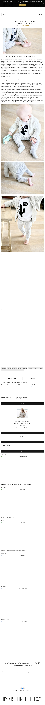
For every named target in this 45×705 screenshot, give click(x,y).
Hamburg (25, 368)
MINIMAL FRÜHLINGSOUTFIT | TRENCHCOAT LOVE (11, 583)
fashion (24, 19)
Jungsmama (40, 368)
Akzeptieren (22, 4)
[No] (43, 3)
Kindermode (12, 370)
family (20, 19)
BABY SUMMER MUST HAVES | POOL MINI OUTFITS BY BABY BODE (22, 397)
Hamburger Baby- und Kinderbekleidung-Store (13, 91)
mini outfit (21, 370)
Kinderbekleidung (5, 370)
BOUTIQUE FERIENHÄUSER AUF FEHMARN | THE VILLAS (12, 649)
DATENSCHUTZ (28, 690)
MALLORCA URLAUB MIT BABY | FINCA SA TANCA (6, 396)
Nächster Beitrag (33, 378)
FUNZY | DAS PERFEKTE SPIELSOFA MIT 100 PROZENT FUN (13, 550)
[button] (22, 688)
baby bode (4, 368)
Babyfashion (14, 368)
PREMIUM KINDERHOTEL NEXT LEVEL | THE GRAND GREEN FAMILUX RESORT (16, 616)
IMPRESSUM (21, 690)
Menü (4, 14)
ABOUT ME (15, 690)
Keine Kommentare (25, 25)
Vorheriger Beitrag (12, 378)
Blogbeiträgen (23, 89)
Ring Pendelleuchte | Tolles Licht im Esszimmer (10, 517)
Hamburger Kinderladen (32, 368)
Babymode (20, 368)
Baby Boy (9, 368)
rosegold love (34, 396)
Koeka (17, 370)
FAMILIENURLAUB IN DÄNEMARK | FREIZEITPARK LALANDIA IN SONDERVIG (16, 484)
